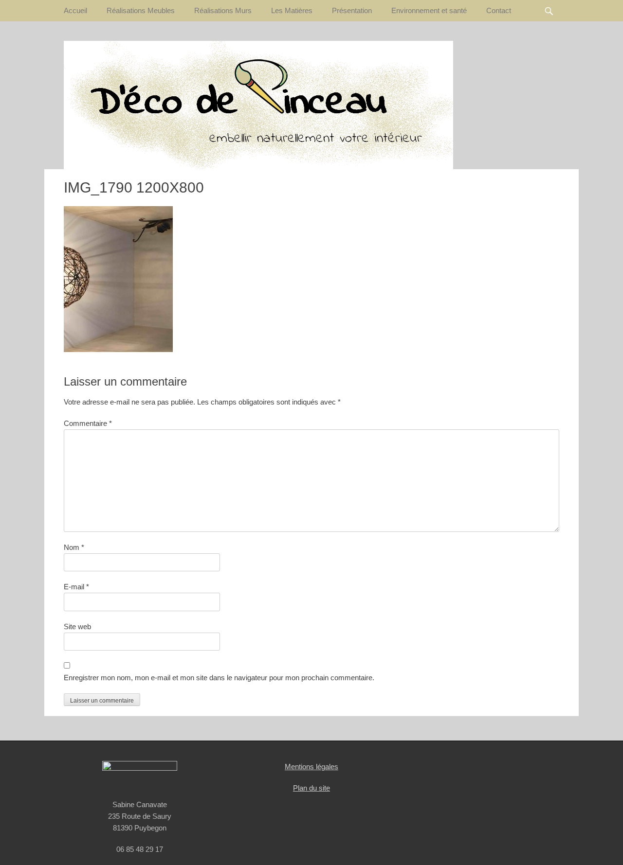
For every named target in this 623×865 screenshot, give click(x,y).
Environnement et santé (429, 10)
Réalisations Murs (223, 10)
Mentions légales (311, 766)
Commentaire (88, 423)
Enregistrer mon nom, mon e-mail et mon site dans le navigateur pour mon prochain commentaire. (219, 677)
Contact (498, 10)
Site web (77, 626)
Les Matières (291, 10)
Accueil (75, 10)
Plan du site (311, 788)
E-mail (76, 587)
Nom (74, 547)
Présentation (352, 10)
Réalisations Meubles (141, 10)
